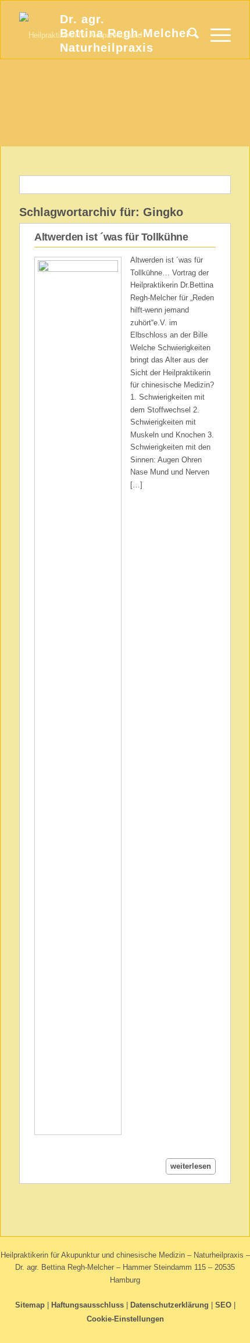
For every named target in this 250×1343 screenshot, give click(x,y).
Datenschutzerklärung (169, 1305)
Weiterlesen (190, 1166)
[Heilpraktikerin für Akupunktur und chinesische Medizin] (103, 35)
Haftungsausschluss (87, 1305)
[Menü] (215, 35)
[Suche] (187, 35)
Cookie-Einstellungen (125, 1319)
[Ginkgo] (78, 696)
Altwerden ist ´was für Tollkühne (111, 237)
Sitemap (30, 1305)
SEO (223, 1305)
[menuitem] (187, 35)
